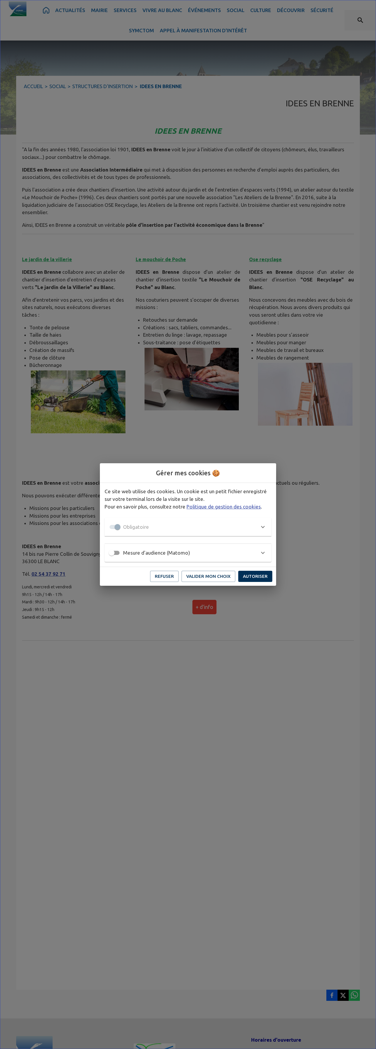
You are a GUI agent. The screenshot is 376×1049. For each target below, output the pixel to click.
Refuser (164, 576)
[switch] (111, 552)
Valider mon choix (208, 576)
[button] (188, 527)
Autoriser (255, 576)
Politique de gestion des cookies (224, 506)
